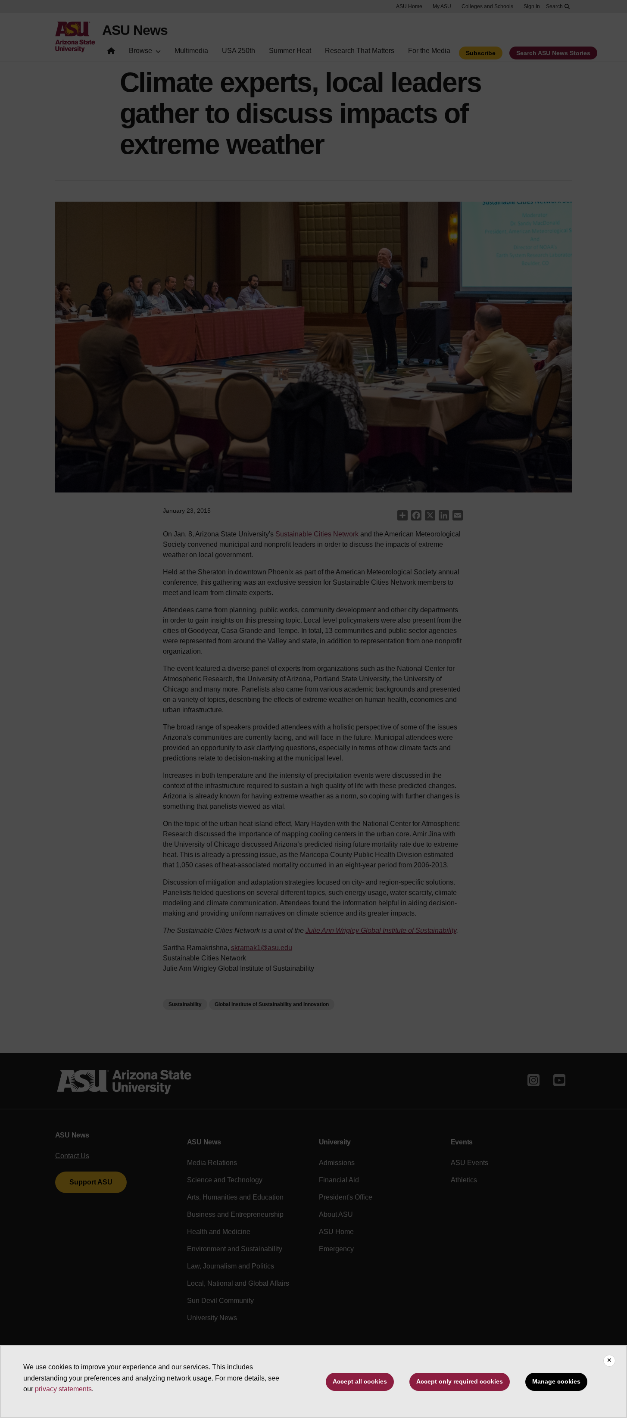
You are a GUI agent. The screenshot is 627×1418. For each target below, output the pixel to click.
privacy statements (63, 1389)
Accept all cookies (360, 1381)
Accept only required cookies (459, 1381)
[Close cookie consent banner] (609, 1361)
